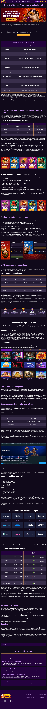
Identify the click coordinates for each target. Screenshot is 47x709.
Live (17, 349)
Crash (28, 349)
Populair (5, 349)
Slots (40, 349)
